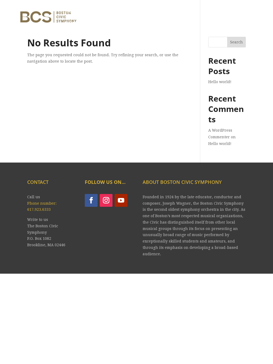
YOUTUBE (185, 11)
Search (236, 42)
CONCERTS (103, 11)
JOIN (160, 11)
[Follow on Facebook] (91, 200)
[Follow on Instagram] (106, 200)
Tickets (138, 11)
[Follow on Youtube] (121, 200)
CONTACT (215, 11)
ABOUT (74, 11)
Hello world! (219, 82)
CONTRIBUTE (81, 23)
